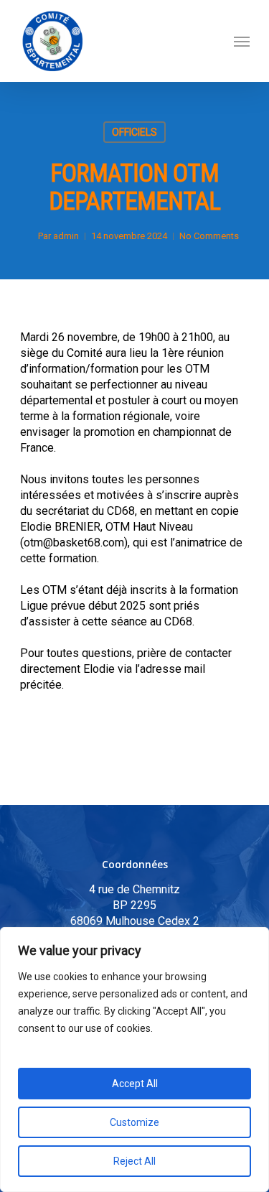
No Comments (209, 236)
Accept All (135, 1083)
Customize (134, 1122)
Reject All (134, 1161)
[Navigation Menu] (242, 41)
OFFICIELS (134, 132)
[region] (134, 1059)
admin (66, 236)
